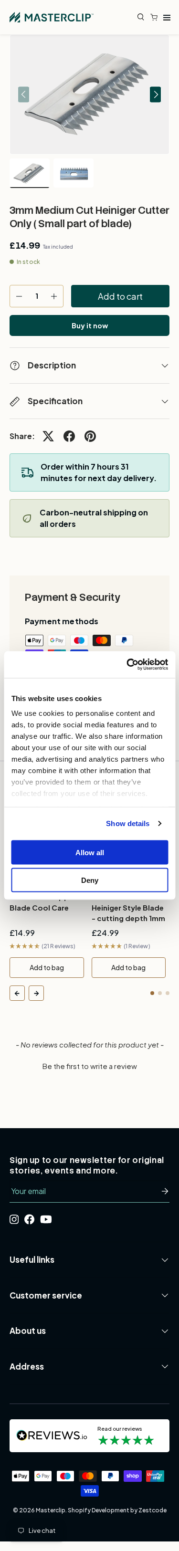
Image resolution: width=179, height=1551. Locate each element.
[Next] (36, 993)
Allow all (89, 852)
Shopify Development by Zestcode (117, 1510)
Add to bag (47, 967)
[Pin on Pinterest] (90, 436)
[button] (156, 17)
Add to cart (120, 296)
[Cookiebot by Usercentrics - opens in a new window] (127, 665)
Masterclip (50, 1510)
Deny (89, 880)
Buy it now (90, 325)
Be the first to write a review (89, 1065)
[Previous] (17, 993)
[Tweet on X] (48, 436)
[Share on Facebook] (69, 436)
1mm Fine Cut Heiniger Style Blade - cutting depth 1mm (128, 907)
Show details (127, 823)
